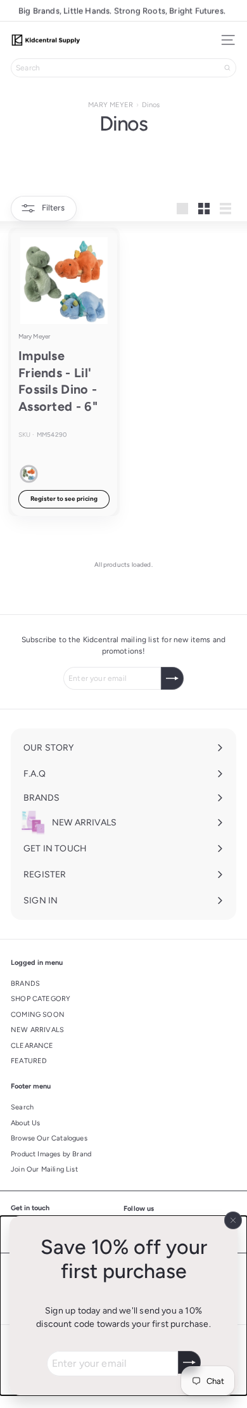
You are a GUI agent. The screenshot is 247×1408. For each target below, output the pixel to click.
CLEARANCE (32, 1046)
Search (22, 1107)
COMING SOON (38, 1015)
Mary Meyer (34, 336)
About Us (25, 1123)
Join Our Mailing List (44, 1169)
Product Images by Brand (51, 1154)
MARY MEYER (110, 104)
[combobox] (123, 67)
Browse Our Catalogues (49, 1138)
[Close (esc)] (233, 1220)
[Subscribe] (189, 1362)
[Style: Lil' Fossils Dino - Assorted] (28, 474)
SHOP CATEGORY (40, 999)
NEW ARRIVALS (37, 1030)
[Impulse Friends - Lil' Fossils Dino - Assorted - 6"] (64, 372)
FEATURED (29, 1061)
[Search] (227, 67)
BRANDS (25, 983)
